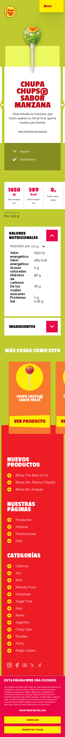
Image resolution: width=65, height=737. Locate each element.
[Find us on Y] (24, 665)
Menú (48, 6)
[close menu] (54, 7)
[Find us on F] (17, 665)
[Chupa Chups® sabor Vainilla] (64, 105)
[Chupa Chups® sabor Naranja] (1, 105)
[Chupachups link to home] (10, 12)
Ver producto (30, 421)
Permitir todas (32, 729)
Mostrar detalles (33, 710)
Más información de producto (32, 131)
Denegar (33, 719)
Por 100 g (11, 216)
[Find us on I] (9, 665)
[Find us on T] (32, 665)
